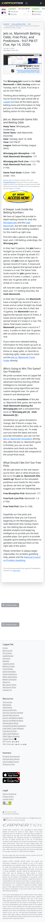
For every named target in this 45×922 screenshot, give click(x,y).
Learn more (16, 571)
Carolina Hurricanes (13, 787)
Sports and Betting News (19, 24)
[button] (41, 3)
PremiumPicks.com (9, 182)
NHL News (6, 50)
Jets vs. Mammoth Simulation (17, 438)
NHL (29, 24)
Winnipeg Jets (10, 222)
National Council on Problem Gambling (21, 559)
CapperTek (6, 24)
